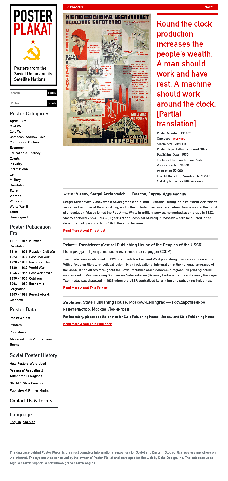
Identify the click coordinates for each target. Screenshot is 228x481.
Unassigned (19, 217)
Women (15, 196)
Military (15, 180)
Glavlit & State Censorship (29, 383)
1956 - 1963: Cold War (26, 278)
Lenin (14, 174)
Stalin (14, 190)
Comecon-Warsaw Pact (27, 137)
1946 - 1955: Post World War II (32, 273)
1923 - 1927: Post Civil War (29, 257)
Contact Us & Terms (31, 401)
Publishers (18, 332)
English (15, 422)
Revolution (18, 185)
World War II (19, 206)
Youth (14, 212)
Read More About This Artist (84, 230)
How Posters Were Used (28, 363)
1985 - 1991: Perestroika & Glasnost (29, 297)
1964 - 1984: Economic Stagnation (27, 286)
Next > (210, 7)
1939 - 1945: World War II (28, 267)
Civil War (16, 126)
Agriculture (18, 121)
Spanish (29, 422)
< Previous (75, 7)
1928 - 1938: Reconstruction (31, 262)
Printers (16, 325)
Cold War (16, 131)
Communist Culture (24, 142)
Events (15, 158)
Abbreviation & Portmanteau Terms (31, 342)
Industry (16, 164)
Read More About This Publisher (87, 324)
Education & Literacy (25, 153)
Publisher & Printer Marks (29, 390)
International (19, 169)
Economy (17, 147)
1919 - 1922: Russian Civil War (32, 251)
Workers (16, 201)
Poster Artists (20, 318)
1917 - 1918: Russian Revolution (26, 243)
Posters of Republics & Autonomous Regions (26, 373)
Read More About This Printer (85, 288)
